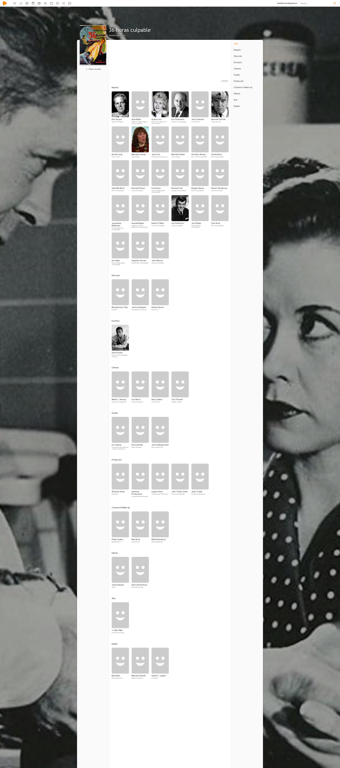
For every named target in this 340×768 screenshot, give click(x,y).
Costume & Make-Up (243, 87)
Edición (237, 93)
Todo (236, 43)
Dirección (238, 56)
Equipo (237, 106)
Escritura (238, 62)
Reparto (237, 50)
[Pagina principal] (5, 5)
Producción (239, 81)
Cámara (237, 68)
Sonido (237, 75)
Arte (235, 100)
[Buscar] (335, 3)
